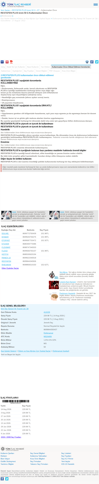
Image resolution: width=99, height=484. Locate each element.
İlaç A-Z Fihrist (67, 459)
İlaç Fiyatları (29, 71)
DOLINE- (5, 233)
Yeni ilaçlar (65, 461)
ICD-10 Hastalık (67, 464)
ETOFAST (6, 240)
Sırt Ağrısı (64, 272)
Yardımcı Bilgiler (7, 464)
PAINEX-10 (6, 258)
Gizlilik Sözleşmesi (8, 461)
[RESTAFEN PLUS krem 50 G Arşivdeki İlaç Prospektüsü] (7, 63)
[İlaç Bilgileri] (25, 306)
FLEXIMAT (6, 247)
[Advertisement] (49, 41)
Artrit (14, 212)
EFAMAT (5, 237)
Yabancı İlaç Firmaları (39, 464)
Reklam (4, 456)
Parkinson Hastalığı (67, 293)
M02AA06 (48, 336)
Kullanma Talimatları (38, 456)
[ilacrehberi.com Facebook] (2, 480)
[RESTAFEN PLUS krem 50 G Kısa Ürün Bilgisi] (2, 63)
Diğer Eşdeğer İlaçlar (10, 268)
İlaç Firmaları (35, 461)
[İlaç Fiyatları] (18, 398)
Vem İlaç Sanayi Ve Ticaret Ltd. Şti (14, 309)
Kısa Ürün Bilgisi (68, 71)
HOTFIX (5, 254)
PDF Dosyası (54, 71)
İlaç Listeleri (66, 453)
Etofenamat (48, 333)
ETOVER (5, 244)
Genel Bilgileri (41, 71)
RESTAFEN (6, 261)
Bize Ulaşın (5, 459)
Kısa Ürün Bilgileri (37, 459)
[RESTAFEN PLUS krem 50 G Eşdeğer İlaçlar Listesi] (23, 226)
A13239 (47, 312)
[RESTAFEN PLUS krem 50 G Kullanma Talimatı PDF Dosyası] (11, 63)
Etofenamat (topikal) (60, 18)
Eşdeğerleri (17, 71)
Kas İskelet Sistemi (8, 18)
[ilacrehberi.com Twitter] (6, 480)
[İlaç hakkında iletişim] (87, 63)
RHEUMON (6, 265)
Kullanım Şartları (7, 453)
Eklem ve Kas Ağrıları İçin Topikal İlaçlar (34, 18)
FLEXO (5, 251)
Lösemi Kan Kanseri (68, 282)
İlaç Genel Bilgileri (37, 453)
